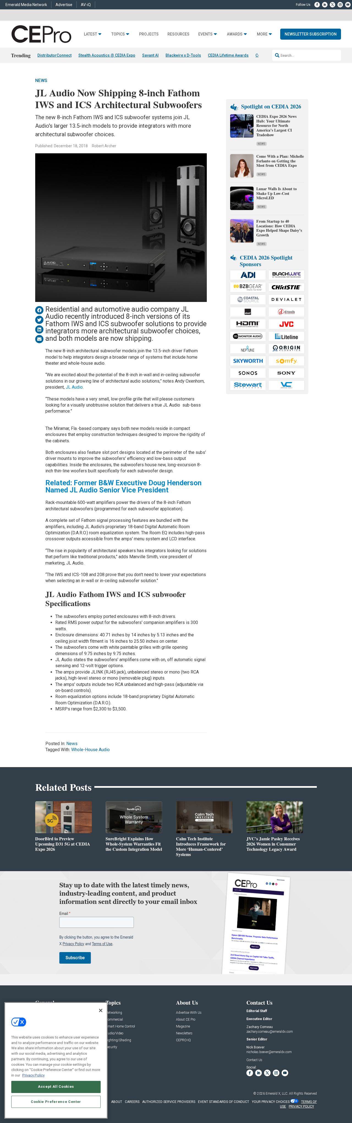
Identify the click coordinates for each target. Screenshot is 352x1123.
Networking (114, 1013)
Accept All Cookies (56, 1086)
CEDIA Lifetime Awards (228, 55)
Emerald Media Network (26, 5)
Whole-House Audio (90, 749)
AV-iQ (86, 5)
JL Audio (74, 387)
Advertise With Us (189, 1013)
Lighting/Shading (118, 1040)
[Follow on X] (332, 4)
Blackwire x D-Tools (183, 55)
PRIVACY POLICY (301, 1106)
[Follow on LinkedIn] (325, 4)
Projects (149, 34)
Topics (118, 34)
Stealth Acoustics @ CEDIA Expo (106, 55)
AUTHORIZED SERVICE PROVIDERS (168, 1102)
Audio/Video (114, 1033)
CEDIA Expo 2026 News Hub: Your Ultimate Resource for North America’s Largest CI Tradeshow (276, 125)
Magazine (183, 1026)
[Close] (101, 1010)
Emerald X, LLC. (277, 1093)
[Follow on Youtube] (348, 4)
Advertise (64, 5)
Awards (235, 34)
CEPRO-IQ (183, 1040)
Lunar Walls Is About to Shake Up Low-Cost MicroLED (276, 193)
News (41, 80)
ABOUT (116, 1102)
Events (205, 34)
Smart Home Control (120, 1026)
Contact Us (254, 1060)
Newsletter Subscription (311, 34)
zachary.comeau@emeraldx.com (269, 1032)
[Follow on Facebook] (317, 4)
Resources (178, 34)
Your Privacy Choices (271, 1102)
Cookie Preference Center (56, 1101)
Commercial (114, 1019)
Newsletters (184, 1033)
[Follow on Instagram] (340, 4)
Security (111, 1047)
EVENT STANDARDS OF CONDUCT (223, 1102)
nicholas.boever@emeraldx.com (269, 1052)
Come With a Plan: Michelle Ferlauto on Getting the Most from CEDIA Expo (280, 160)
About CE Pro (185, 1019)
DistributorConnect (54, 55)
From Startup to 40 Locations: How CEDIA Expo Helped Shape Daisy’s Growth (279, 228)
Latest (90, 34)
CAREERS (132, 1102)
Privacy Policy (33, 1075)
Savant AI (150, 55)
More (262, 34)
